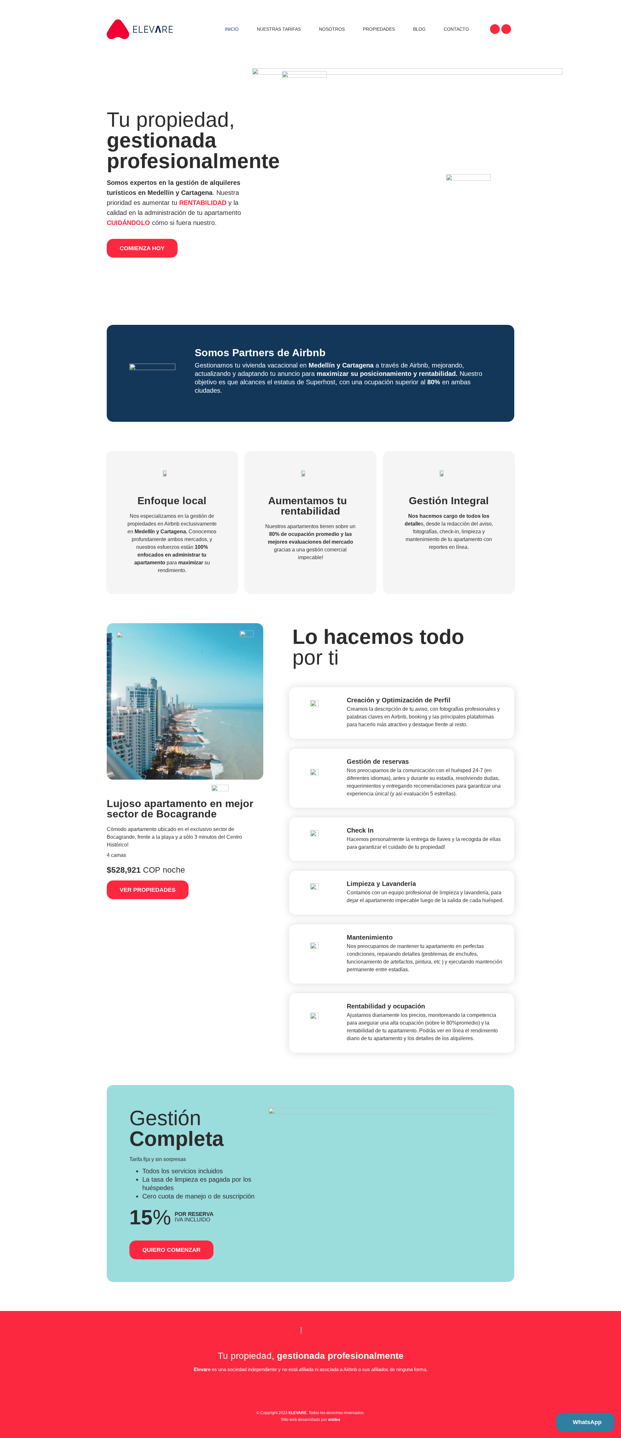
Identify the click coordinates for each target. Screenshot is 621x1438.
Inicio (232, 29)
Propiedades (379, 29)
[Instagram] (495, 29)
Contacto (456, 29)
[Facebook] (506, 29)
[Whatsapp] (337, 1386)
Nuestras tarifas (279, 29)
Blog (419, 29)
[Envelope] (319, 1386)
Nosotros (332, 29)
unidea (334, 1419)
